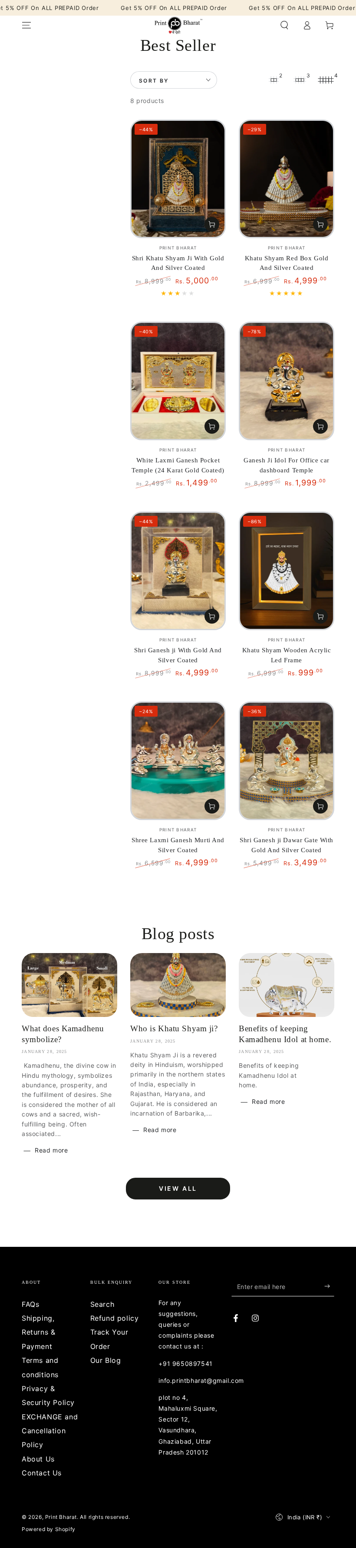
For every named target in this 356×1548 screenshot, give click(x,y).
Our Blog (105, 1360)
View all (178, 1188)
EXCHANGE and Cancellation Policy (50, 1430)
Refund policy (114, 1318)
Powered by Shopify (49, 1529)
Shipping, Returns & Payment (38, 1332)
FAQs (30, 1304)
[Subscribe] (329, 1286)
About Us (38, 1459)
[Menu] (26, 25)
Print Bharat (61, 1517)
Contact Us (42, 1472)
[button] (284, 25)
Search (102, 1304)
